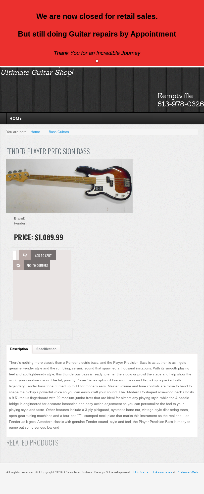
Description (19, 349)
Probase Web (187, 472)
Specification (46, 349)
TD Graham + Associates (152, 472)
